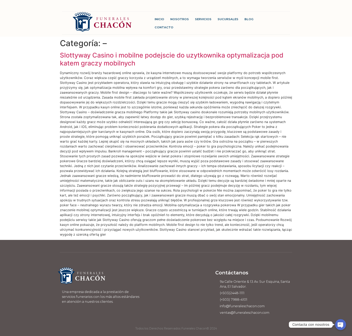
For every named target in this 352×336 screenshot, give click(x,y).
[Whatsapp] (260, 6)
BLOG (248, 19)
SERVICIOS (203, 19)
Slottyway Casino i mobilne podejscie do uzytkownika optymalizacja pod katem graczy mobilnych (171, 59)
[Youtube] (271, 6)
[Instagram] (249, 6)
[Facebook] (238, 6)
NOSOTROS (179, 19)
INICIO (159, 19)
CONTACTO (164, 27)
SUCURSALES (228, 19)
